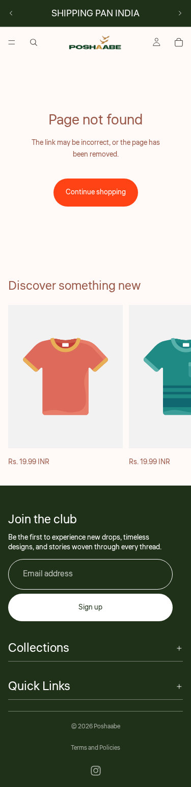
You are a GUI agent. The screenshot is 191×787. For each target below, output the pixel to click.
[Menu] (11, 42)
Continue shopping (96, 192)
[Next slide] (180, 13)
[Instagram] (96, 771)
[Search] (33, 42)
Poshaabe (107, 726)
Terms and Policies (95, 748)
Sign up (90, 607)
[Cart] (179, 42)
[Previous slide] (11, 13)
